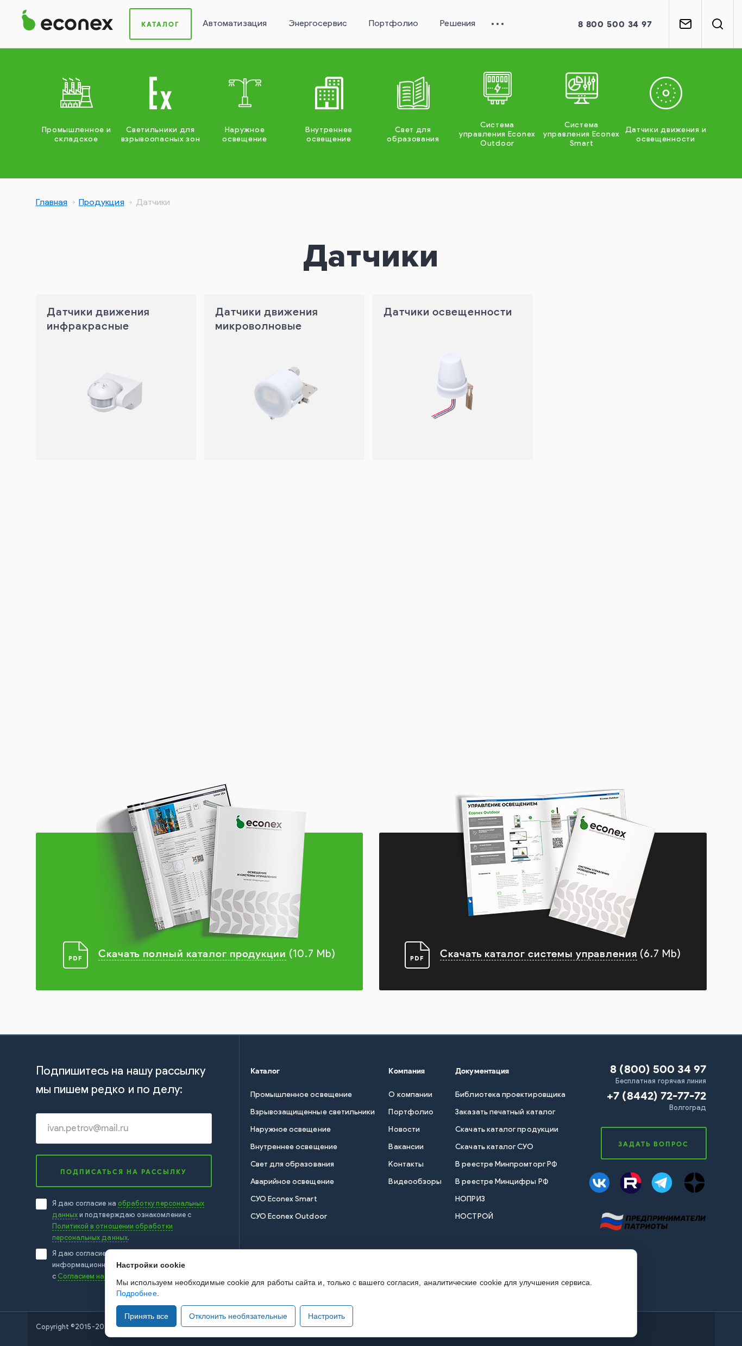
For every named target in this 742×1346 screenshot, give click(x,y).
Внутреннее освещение (293, 1147)
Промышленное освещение (301, 1095)
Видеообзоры (415, 1182)
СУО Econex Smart (283, 1199)
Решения (457, 24)
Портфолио (394, 24)
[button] (615, 24)
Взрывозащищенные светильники (312, 1112)
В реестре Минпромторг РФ (506, 1165)
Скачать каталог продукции (506, 1130)
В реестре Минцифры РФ (501, 1182)
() (656, 1095)
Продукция (101, 203)
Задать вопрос (653, 1144)
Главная (52, 203)
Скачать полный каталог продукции (192, 953)
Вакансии (406, 1147)
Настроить (326, 1316)
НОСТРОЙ (474, 1217)
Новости (404, 1130)
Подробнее (136, 1293)
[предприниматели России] (652, 1220)
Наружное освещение (290, 1130)
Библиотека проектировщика (510, 1095)
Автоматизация (235, 24)
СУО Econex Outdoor (288, 1217)
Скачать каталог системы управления (538, 953)
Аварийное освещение (292, 1182)
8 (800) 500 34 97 (658, 1069)
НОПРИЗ (470, 1199)
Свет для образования (292, 1165)
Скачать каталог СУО (494, 1147)
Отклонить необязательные (238, 1316)
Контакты (406, 1165)
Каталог (160, 24)
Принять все (146, 1316)
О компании (410, 1095)
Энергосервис (317, 24)
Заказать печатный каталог (505, 1112)
